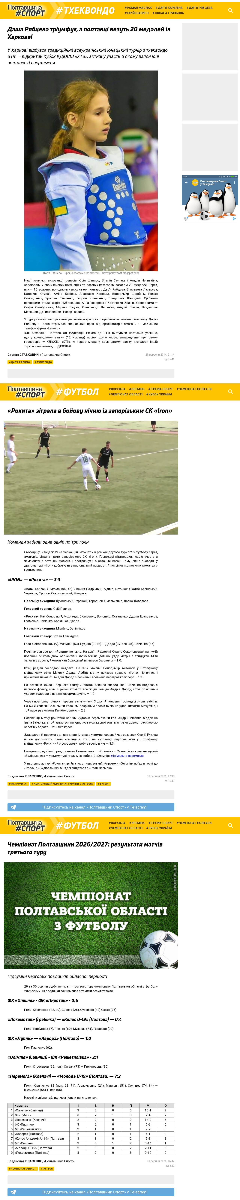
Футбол (81, 392)
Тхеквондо (89, 10)
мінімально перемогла (127, 756)
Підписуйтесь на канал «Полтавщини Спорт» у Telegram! (94, 807)
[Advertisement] (210, 46)
